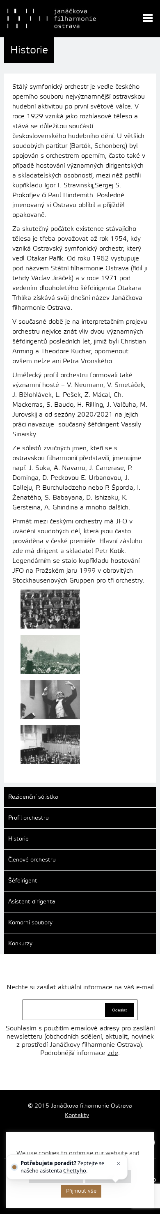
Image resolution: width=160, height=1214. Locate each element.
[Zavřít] (119, 1163)
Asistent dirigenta (31, 901)
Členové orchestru (32, 860)
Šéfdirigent (22, 881)
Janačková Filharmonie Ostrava (51, 18)
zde (112, 1053)
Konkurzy (20, 943)
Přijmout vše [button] (81, 1191)
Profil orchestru (28, 818)
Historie (18, 839)
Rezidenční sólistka (33, 797)
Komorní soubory (30, 922)
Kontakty (77, 1115)
